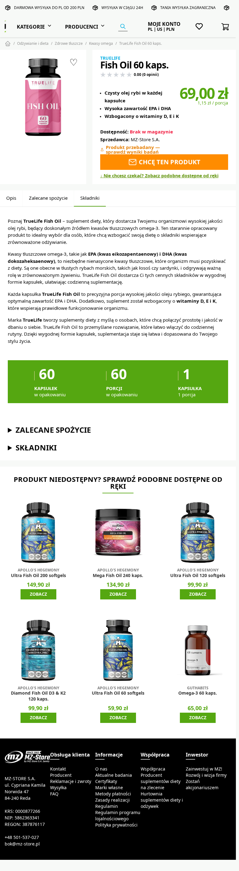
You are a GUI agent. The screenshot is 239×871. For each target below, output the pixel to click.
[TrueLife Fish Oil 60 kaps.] (43, 97)
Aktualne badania (113, 775)
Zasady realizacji (112, 800)
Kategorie (31, 26)
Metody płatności (113, 794)
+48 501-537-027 (22, 837)
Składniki (90, 198)
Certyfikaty (106, 781)
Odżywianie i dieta (33, 43)
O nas (101, 769)
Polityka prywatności (116, 825)
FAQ (54, 794)
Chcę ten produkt (168, 162)
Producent (61, 775)
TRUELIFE (110, 58)
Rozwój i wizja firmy (206, 775)
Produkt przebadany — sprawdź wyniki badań (133, 149)
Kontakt (58, 769)
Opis (11, 198)
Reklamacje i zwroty (70, 781)
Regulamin (106, 806)
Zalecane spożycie (48, 198)
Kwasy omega (101, 43)
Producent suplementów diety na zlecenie (160, 781)
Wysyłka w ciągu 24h (122, 8)
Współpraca (153, 769)
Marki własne (109, 787)
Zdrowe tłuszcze (69, 43)
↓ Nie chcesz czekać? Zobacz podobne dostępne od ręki (159, 176)
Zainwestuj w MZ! (204, 769)
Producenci (81, 26)
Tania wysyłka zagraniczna (188, 8)
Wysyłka (58, 787)
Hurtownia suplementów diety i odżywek (162, 800)
